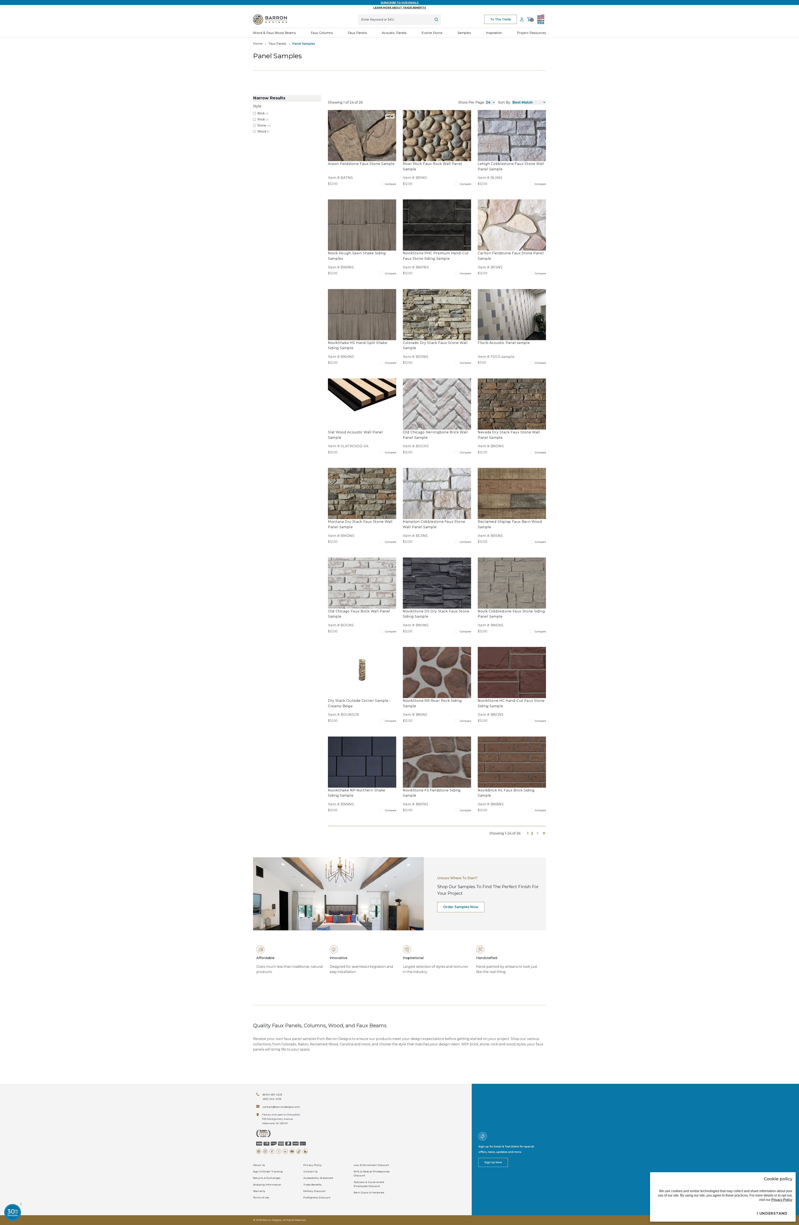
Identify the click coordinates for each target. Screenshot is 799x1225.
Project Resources (531, 33)
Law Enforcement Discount (371, 1165)
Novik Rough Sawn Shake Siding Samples (357, 256)
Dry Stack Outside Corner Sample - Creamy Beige (359, 703)
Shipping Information (267, 1184)
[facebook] (271, 1151)
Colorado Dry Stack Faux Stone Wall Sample (435, 345)
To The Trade (500, 19)
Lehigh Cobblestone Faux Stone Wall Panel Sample (511, 166)
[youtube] (291, 1151)
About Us (259, 1165)
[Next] (538, 833)
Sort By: (504, 102)
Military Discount (314, 1191)
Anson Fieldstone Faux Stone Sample (361, 164)
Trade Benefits (312, 1184)
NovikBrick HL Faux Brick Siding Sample (506, 793)
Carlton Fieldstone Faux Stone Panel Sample (511, 256)
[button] (12, 1212)
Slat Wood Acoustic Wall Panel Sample (355, 435)
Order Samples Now (460, 907)
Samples (464, 33)
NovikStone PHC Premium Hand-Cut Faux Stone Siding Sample (436, 256)
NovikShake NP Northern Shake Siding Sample (356, 793)
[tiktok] (298, 1151)
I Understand (772, 1213)
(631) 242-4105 (272, 1098)
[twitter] (278, 1151)
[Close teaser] (21, 1204)
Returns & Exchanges (266, 1177)
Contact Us (310, 1171)
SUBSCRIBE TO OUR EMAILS (399, 2)
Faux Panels (357, 33)
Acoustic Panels (394, 33)
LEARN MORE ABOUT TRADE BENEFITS (399, 7)
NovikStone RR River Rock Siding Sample (432, 703)
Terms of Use (261, 1197)
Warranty (259, 1191)
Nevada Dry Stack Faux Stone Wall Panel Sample (509, 435)
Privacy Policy (312, 1165)
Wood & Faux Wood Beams (274, 33)
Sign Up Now (493, 1162)
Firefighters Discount (316, 1197)
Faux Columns (322, 33)
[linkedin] (285, 1151)
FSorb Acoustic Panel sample (504, 343)
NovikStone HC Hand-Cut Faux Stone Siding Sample (511, 703)
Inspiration (494, 33)
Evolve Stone (432, 33)
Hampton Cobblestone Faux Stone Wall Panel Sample (434, 524)
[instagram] (265, 1151)
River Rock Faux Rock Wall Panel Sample (432, 166)
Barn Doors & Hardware (369, 1192)
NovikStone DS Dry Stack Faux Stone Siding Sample (436, 614)
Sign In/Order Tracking (268, 1171)
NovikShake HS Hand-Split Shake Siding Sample (357, 345)
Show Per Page (471, 102)
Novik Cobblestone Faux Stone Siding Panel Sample (511, 614)
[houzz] (305, 1151)
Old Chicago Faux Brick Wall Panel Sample (359, 614)
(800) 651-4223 (272, 1094)
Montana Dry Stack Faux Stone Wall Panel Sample (360, 524)
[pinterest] (258, 1151)
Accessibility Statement (318, 1177)
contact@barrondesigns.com (281, 1106)
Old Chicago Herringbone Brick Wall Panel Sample (435, 435)
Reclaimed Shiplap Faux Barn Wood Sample (510, 524)
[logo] (270, 20)
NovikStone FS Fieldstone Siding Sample (432, 793)
